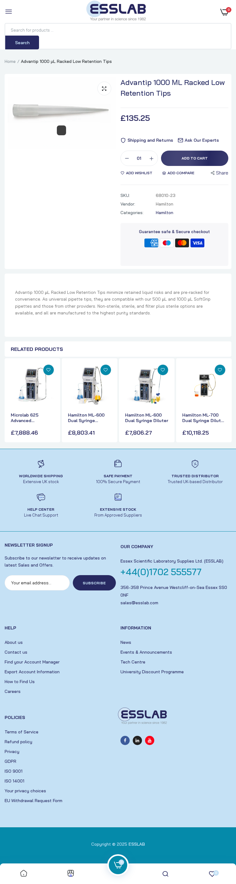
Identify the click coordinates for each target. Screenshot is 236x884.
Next (225, 401)
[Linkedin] (137, 740)
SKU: (125, 195)
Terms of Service (21, 732)
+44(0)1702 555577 (161, 572)
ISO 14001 (14, 781)
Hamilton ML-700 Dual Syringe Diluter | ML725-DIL (203, 417)
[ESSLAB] (116, 12)
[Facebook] (125, 740)
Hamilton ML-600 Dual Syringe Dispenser (86, 417)
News (125, 642)
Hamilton (164, 212)
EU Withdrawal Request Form (33, 800)
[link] (48, 369)
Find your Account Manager (32, 662)
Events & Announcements (146, 652)
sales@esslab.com (139, 602)
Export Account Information (32, 672)
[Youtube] (149, 740)
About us (14, 642)
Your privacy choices (25, 791)
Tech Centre (132, 662)
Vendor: (127, 204)
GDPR (10, 761)
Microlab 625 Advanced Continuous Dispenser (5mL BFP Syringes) (32, 417)
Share (222, 173)
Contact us (16, 652)
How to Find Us (20, 681)
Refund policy (18, 741)
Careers (13, 691)
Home (10, 61)
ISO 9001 (13, 771)
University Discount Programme (152, 672)
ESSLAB (136, 844)
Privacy (12, 751)
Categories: (132, 212)
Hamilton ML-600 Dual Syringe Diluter (146, 417)
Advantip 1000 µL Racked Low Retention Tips (172, 88)
